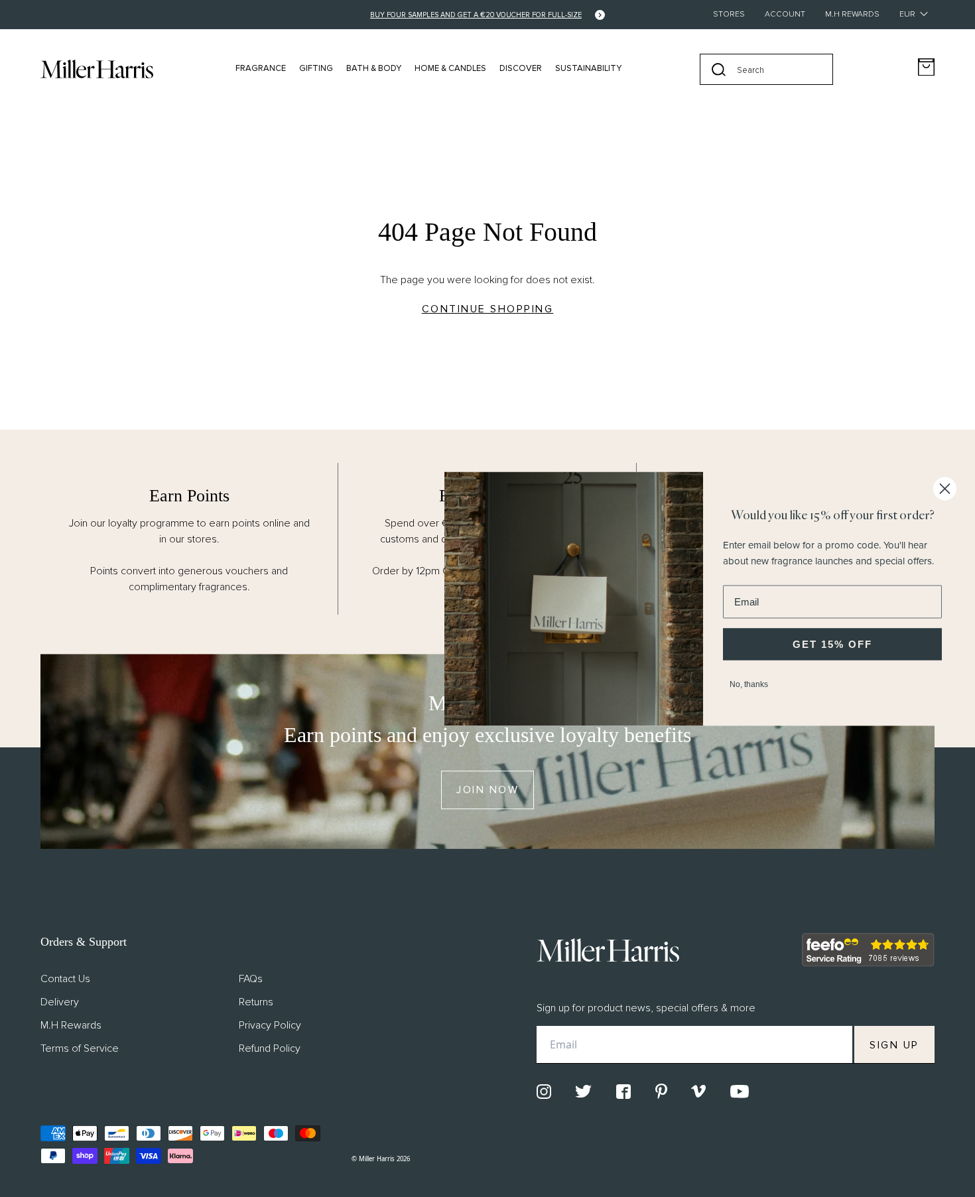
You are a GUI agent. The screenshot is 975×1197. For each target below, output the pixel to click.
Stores (729, 14)
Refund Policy (269, 1048)
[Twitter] (583, 1091)
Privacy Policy (270, 1025)
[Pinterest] (661, 1091)
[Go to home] (96, 69)
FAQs (251, 978)
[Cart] (926, 67)
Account (785, 14)
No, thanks (749, 684)
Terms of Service (79, 1048)
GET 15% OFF (832, 644)
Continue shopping (488, 309)
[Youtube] (739, 1091)
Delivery (59, 1002)
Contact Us (65, 978)
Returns (256, 1002)
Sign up (894, 1045)
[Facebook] (623, 1091)
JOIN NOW (487, 789)
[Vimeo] (698, 1091)
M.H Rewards (852, 14)
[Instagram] (544, 1091)
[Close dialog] (944, 488)
